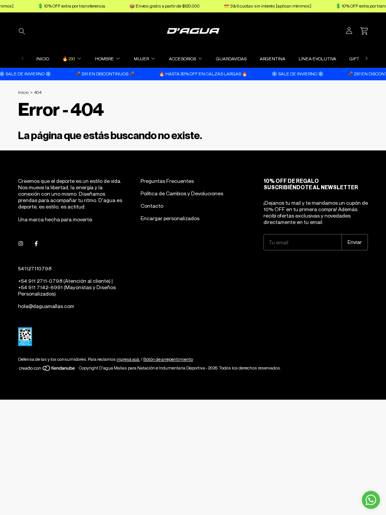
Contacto (152, 205)
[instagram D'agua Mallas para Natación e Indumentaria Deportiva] (20, 244)
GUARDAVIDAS (231, 58)
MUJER (141, 58)
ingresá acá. (128, 359)
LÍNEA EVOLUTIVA (317, 58)
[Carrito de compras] (364, 31)
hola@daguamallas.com (46, 306)
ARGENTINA (272, 58)
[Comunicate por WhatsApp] (371, 500)
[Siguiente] (366, 58)
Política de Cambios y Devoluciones (182, 193)
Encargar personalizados (170, 218)
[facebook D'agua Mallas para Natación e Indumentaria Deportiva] (36, 244)
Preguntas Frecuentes (167, 181)
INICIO (42, 58)
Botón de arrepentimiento (168, 359)
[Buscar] (22, 31)
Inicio (23, 92)
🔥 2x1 (68, 58)
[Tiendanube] (47, 369)
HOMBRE (104, 58)
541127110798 (34, 268)
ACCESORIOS (182, 58)
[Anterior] (22, 58)
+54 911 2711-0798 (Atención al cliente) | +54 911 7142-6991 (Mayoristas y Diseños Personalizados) (67, 287)
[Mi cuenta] (349, 31)
